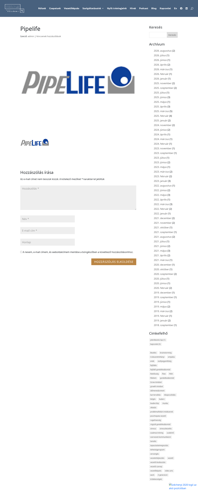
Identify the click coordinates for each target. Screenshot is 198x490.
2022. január (160, 213)
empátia (171, 357)
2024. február (161, 143)
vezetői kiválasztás (157, 462)
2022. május (160, 195)
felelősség (154, 374)
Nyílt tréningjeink (117, 8)
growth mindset (156, 386)
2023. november (162, 148)
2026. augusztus (163, 50)
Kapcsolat (165, 8)
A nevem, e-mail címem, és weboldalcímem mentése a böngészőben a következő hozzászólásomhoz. (78, 252)
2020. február (161, 288)
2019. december (162, 292)
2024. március (161, 139)
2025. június (160, 97)
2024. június (160, 129)
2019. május (160, 306)
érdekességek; (156, 479)
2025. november (162, 83)
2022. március (161, 204)
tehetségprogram (157, 449)
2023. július (160, 157)
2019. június (160, 302)
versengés (154, 454)
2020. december (162, 264)
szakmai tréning (156, 433)
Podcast (143, 8)
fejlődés (153, 365)
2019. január (160, 320)
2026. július (160, 55)
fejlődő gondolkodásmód (160, 369)
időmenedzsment (157, 390)
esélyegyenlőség (164, 361)
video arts (169, 471)
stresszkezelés (166, 428)
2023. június (160, 162)
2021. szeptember (163, 232)
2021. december (162, 218)
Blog (154, 8)
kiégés (153, 399)
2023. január (160, 181)
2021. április (160, 255)
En (175, 8)
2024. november (162, 125)
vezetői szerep (156, 466)
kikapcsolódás (170, 395)
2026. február (161, 74)
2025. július (160, 92)
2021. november (162, 222)
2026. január (160, 78)
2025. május (160, 101)
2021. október (161, 227)
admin (31, 36)
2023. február (161, 176)
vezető (170, 458)
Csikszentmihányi (157, 357)
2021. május (160, 250)
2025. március (161, 111)
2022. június (160, 190)
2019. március (161, 311)
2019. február (161, 315)
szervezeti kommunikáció (160, 437)
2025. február (161, 115)
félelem (153, 378)
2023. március (161, 171)
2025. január (160, 120)
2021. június (160, 246)
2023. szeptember (163, 153)
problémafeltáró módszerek (161, 411)
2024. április (160, 134)
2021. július (160, 241)
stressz (153, 428)
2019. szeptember (163, 297)
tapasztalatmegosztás (159, 445)
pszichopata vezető (158, 416)
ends (152, 361)
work (152, 475)
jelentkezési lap (157, 340)
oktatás (153, 407)
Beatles (153, 352)
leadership (154, 403)
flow (164, 374)
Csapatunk (55, 8)
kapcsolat (155, 344)
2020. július (160, 278)
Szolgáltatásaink (91, 8)
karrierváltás (155, 395)
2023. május (160, 167)
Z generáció (162, 475)
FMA (171, 374)
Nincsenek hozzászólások (48, 36)
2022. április (160, 199)
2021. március (161, 260)
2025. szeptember (163, 88)
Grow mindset (156, 382)
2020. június (160, 283)
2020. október (161, 269)
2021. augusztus (163, 236)
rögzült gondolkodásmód (160, 424)
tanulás (153, 441)
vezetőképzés (155, 471)
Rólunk (42, 8)
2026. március (161, 69)
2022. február (161, 208)
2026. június (160, 60)
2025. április (160, 106)
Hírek (133, 8)
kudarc (162, 399)
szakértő (170, 433)
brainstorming (165, 352)
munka (165, 403)
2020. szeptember (163, 274)
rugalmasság (155, 420)
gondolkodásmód (167, 378)
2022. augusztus (163, 185)
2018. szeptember (163, 325)
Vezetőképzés (71, 8)
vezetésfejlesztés (157, 458)
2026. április (160, 64)
